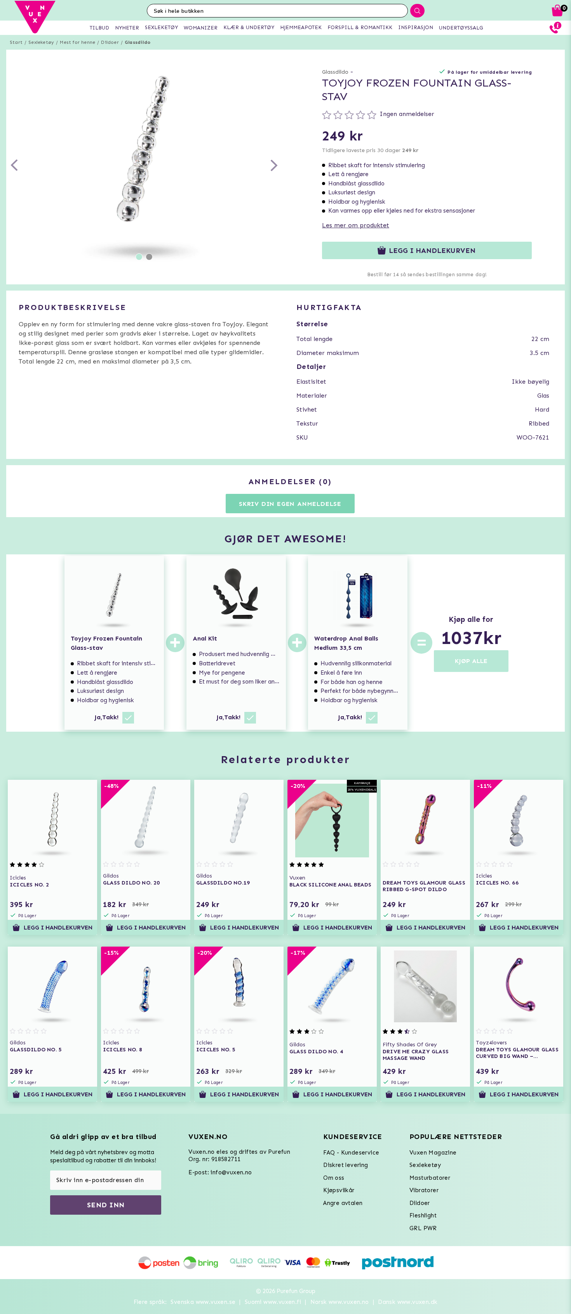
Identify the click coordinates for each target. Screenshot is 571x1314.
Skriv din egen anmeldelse (290, 503)
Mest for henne (77, 42)
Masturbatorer (429, 1177)
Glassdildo (137, 42)
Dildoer (109, 42)
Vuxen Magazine (433, 1152)
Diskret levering (345, 1165)
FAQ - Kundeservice (351, 1152)
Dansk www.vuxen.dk (407, 1301)
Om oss (333, 1177)
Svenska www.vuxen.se (203, 1301)
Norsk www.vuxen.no (339, 1301)
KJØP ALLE (471, 661)
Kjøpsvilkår (338, 1190)
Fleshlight (423, 1215)
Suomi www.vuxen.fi (273, 1301)
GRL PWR (423, 1228)
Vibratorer (424, 1190)
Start (16, 42)
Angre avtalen (342, 1203)
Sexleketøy (41, 42)
